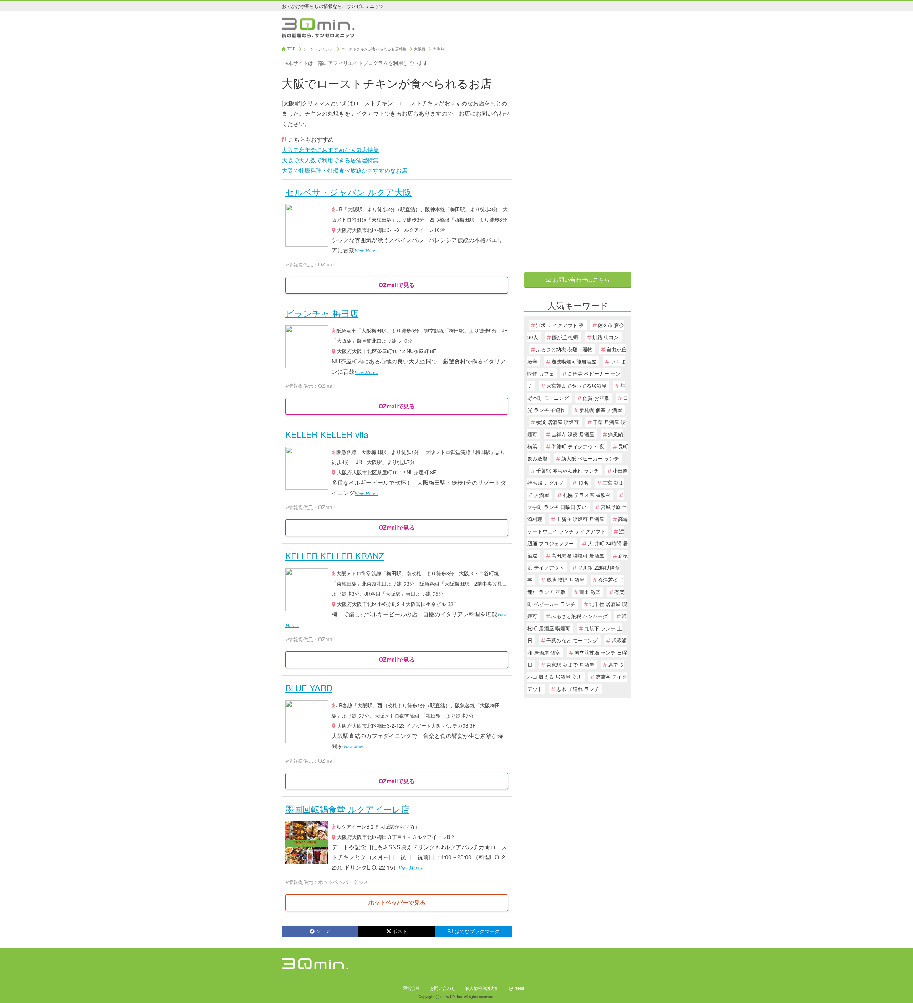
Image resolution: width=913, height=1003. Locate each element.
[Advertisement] (577, 154)
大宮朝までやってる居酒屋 (576, 385)
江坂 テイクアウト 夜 (560, 325)
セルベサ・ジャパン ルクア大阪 (348, 191)
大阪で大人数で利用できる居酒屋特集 (330, 160)
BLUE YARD (308, 687)
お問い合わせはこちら (580, 279)
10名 (583, 482)
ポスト (399, 931)
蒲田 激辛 (590, 591)
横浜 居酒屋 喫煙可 (557, 422)
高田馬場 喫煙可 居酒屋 (577, 555)
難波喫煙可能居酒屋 (573, 361)
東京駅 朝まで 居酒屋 (570, 664)
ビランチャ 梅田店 (321, 313)
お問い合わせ (442, 988)
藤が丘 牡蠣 (565, 337)
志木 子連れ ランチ (577, 688)
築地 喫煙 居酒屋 (565, 579)
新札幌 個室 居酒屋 (600, 409)
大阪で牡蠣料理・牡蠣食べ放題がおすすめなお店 (344, 170)
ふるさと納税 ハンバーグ (579, 616)
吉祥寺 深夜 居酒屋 (572, 434)
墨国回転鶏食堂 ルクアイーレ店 (347, 809)
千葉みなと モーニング (572, 640)
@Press (516, 988)
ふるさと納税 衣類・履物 (564, 349)
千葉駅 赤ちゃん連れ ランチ (567, 470)
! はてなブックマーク (476, 931)
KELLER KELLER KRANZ (334, 555)
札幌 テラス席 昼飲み (587, 494)
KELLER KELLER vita (326, 434)
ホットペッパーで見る (396, 902)
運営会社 (411, 988)
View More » (366, 250)
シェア (323, 931)
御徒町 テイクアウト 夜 (577, 446)
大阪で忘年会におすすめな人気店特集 (330, 150)
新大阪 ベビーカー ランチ (590, 458)
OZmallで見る (397, 285)
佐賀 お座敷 (596, 397)
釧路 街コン (605, 337)
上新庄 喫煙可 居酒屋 (580, 519)
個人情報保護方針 (482, 988)
